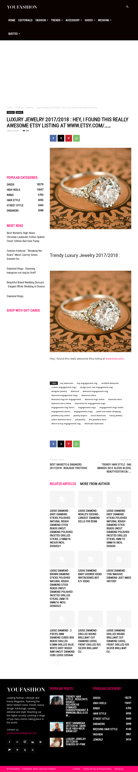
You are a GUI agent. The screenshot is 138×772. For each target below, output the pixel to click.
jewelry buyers (80, 415)
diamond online (88, 395)
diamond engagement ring (95, 391)
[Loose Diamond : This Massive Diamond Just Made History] (119, 559)
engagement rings (87, 407)
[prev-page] (52, 662)
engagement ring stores (62, 407)
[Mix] (9, 750)
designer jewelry (59, 391)
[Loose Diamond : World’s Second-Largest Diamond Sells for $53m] (90, 499)
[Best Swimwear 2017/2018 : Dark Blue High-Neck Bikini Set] (56, 726)
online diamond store (61, 419)
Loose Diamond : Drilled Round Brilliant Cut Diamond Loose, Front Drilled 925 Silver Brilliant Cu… (89, 641)
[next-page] (57, 662)
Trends (55, 20)
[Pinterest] (68, 138)
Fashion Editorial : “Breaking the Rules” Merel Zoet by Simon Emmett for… (24, 254)
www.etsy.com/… (115, 358)
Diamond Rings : (16, 296)
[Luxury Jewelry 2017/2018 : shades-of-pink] (56, 742)
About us (119, 768)
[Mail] (40, 742)
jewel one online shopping (108, 411)
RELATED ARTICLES (63, 484)
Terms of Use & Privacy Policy (97, 768)
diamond (75, 391)
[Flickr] (17, 742)
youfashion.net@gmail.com (21, 733)
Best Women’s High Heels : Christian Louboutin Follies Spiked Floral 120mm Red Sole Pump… (25, 237)
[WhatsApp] (76, 138)
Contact (76, 768)
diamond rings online (95, 399)
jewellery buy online (60, 415)
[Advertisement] (69, 65)
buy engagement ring (87, 383)
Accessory (73, 20)
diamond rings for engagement (66, 399)
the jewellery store (97, 419)
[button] (127, 6)
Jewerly (29, 107)
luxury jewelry (115, 415)
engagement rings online (111, 407)
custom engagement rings (63, 387)
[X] (61, 138)
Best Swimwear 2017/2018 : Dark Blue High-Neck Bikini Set (76, 727)
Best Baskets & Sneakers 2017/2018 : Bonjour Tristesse (68, 466)
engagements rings (83, 411)
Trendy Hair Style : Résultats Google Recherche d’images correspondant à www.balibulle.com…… (77, 706)
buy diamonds (66, 383)
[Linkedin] (32, 742)
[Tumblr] (25, 750)
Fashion (41, 20)
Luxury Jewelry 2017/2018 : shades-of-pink (76, 741)
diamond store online (61, 403)
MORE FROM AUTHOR (95, 484)
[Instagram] (25, 742)
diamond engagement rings (64, 395)
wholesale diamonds (94, 423)
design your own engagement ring (96, 387)
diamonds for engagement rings (90, 403)
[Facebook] (53, 138)
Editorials (25, 20)
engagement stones (60, 411)
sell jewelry (80, 419)
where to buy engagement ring (66, 423)
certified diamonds (110, 383)
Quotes (13, 33)
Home (11, 20)
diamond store (115, 399)
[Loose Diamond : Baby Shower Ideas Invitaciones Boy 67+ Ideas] (90, 559)
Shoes (89, 20)
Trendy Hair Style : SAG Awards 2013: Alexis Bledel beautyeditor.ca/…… (114, 468)
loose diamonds (98, 415)
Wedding (103, 20)
